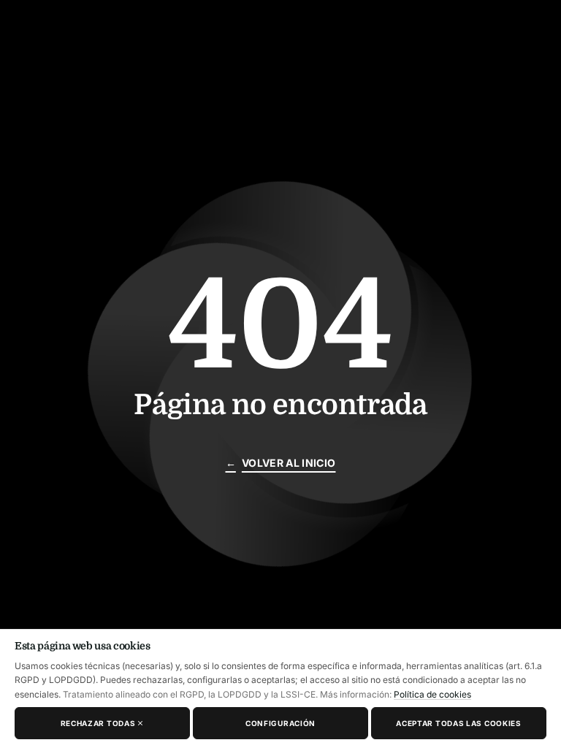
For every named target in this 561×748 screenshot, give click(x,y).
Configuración (280, 723)
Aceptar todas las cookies (459, 723)
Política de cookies (432, 694)
